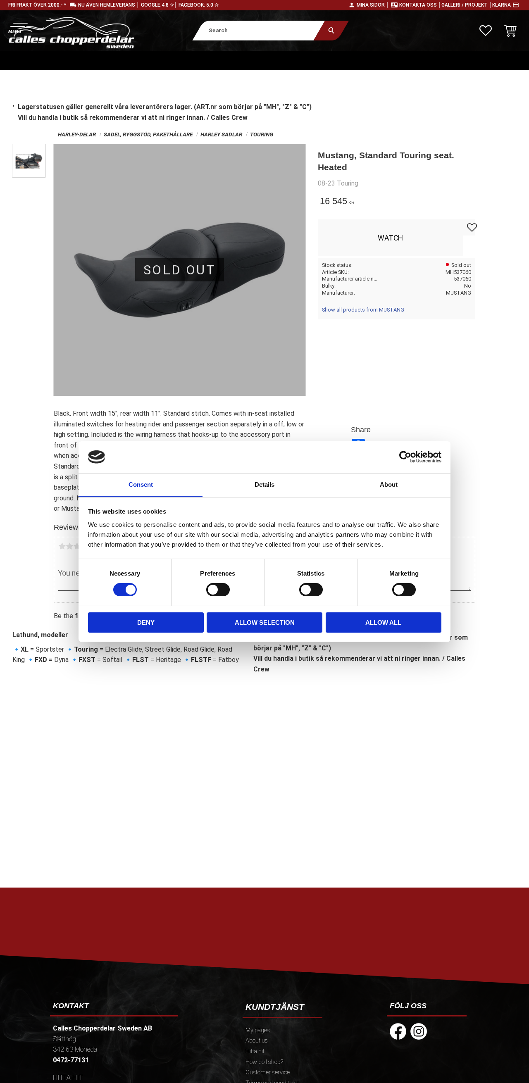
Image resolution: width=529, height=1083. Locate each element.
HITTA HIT (68, 1077)
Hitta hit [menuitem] (254, 1051)
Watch (390, 238)
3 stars (77, 546)
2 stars (69, 546)
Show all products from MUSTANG (363, 310)
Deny (146, 622)
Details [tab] (264, 484)
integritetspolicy (205, 962)
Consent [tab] (141, 484)
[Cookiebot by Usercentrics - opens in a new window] (405, 457)
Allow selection (265, 622)
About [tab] (389, 484)
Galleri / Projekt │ (466, 5)
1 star (62, 546)
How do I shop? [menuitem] (264, 1062)
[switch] (218, 589)
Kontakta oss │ (420, 5)
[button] (17, 27)
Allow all (383, 622)
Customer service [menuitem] (267, 1072)
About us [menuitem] (256, 1040)
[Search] (331, 30)
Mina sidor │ (373, 5)
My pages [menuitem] (257, 1030)
